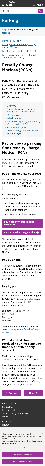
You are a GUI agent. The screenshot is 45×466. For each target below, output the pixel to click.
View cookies (22, 448)
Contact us (7, 406)
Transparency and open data (17, 413)
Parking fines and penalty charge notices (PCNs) (19, 46)
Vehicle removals (15, 118)
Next (31, 393)
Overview (11, 105)
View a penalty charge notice (19, 232)
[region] (22, 446)
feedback (6, 32)
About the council (11, 403)
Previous (13, 393)
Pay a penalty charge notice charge (19, 223)
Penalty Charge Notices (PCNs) (17, 51)
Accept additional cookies (22, 461)
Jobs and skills (9, 410)
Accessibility (8, 421)
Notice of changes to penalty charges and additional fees (21, 110)
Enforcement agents (16, 127)
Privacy (5, 424)
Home (5, 41)
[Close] (42, 433)
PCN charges (13, 115)
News (5, 416)
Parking (10, 20)
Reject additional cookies (22, 455)
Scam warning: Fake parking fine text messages (22, 132)
